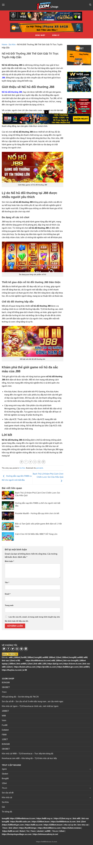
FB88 (4, 735)
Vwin (4, 720)
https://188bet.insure (53, 825)
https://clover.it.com (72, 664)
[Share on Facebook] (26, 462)
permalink (39, 468)
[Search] (90, 4)
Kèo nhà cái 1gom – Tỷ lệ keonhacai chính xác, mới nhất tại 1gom (30, 706)
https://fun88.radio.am (20, 822)
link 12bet (81, 822)
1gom (4, 769)
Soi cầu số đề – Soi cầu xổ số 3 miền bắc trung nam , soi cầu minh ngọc (32, 701)
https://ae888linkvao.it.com (63, 822)
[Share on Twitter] (30, 462)
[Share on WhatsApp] (22, 462)
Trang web (9, 605)
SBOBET (6, 687)
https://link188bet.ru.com (49, 828)
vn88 (22, 661)
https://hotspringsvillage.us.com (16, 834)
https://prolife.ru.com (46, 667)
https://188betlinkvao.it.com (22, 818)
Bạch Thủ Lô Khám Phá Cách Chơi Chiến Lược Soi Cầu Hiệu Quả (48, 475)
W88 (4, 716)
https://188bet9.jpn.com (13, 825)
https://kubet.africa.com (24, 667)
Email (7, 594)
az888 (47, 831)
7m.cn (4, 788)
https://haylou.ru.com (11, 670)
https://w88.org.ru (44, 818)
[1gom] (46, 5)
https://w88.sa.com (33, 825)
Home (4, 44)
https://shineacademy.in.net (45, 834)
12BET (5, 739)
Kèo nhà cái (7, 797)
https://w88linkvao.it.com (46, 842)
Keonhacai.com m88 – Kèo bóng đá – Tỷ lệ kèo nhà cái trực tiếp (29, 758)
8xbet (22, 831)
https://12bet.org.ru (62, 818)
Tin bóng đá (7, 812)
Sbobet (5, 774)
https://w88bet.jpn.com (67, 667)
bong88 (37, 657)
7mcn (4, 692)
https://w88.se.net (10, 831)
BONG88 (6, 682)
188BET (5, 711)
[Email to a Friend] (35, 462)
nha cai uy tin (70, 825)
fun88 (23, 657)
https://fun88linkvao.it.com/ (38, 661)
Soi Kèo (12, 44)
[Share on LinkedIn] (44, 462)
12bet (58, 657)
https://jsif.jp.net (54, 664)
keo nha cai (83, 825)
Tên (7, 582)
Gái (3, 807)
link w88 (37, 664)
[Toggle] (90, 769)
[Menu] (3, 5)
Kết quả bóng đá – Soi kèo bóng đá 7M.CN (20, 697)
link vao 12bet (8, 661)
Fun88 (4, 725)
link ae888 (21, 664)
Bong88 (5, 778)
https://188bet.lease (41, 822)
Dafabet (5, 730)
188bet (17, 657)
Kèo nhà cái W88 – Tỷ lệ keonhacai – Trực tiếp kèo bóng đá (27, 754)
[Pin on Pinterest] (39, 462)
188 (44, 664)
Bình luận (9, 561)
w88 (10, 657)
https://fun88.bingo (27, 828)
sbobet (40, 831)
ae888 (45, 657)
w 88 (18, 661)
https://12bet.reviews (71, 828)
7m (27, 831)
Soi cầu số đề (8, 793)
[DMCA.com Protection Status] (10, 654)
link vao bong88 (70, 661)
